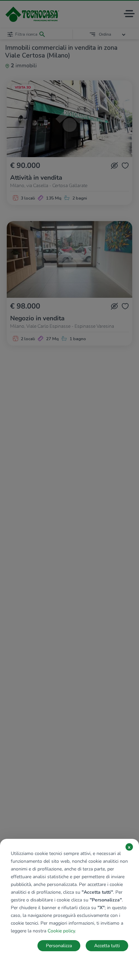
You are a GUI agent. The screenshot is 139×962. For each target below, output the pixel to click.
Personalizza (59, 945)
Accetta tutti (107, 945)
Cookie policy (61, 931)
